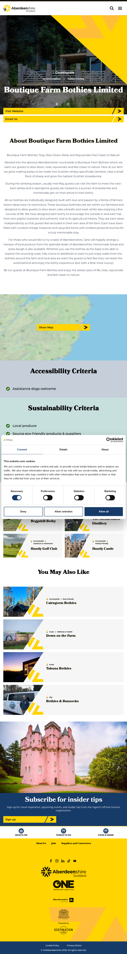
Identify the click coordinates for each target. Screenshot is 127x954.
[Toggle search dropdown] (112, 8)
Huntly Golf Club (44, 549)
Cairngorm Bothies (61, 603)
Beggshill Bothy (43, 521)
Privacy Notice (74, 945)
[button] (120, 8)
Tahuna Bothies (58, 669)
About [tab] (105, 449)
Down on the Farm (61, 636)
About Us (41, 844)
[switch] (48, 497)
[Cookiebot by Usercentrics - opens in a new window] (108, 439)
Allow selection (64, 511)
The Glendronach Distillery (106, 521)
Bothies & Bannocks (62, 701)
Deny (23, 511)
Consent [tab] (22, 449)
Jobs (53, 844)
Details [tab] (64, 449)
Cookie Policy (52, 945)
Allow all (104, 511)
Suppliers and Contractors (76, 844)
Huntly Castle (103, 549)
